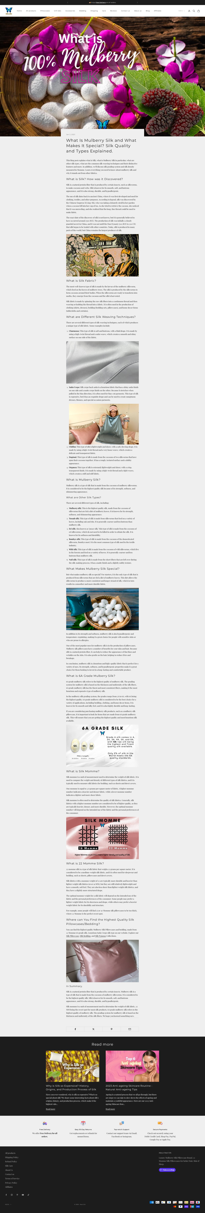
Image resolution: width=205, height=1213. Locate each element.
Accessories (70, 11)
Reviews (113, 11)
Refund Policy (11, 1161)
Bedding (82, 11)
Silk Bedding (85, 936)
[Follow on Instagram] (12, 1195)
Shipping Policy (11, 1157)
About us (138, 11)
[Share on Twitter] (93, 1029)
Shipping (94, 11)
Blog (148, 11)
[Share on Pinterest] (112, 1029)
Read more (50, 1109)
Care (104, 11)
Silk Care (9, 1165)
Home (19, 11)
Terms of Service (12, 1178)
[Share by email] (130, 1029)
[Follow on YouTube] (23, 1195)
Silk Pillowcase (72, 936)
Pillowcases (45, 11)
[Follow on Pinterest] (17, 1195)
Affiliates (157, 11)
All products (31, 11)
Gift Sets (57, 11)
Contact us (125, 11)
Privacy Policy (11, 1182)
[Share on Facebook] (75, 1029)
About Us (9, 1170)
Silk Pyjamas (100, 936)
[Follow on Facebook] (6, 1195)
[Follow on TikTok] (28, 1195)
